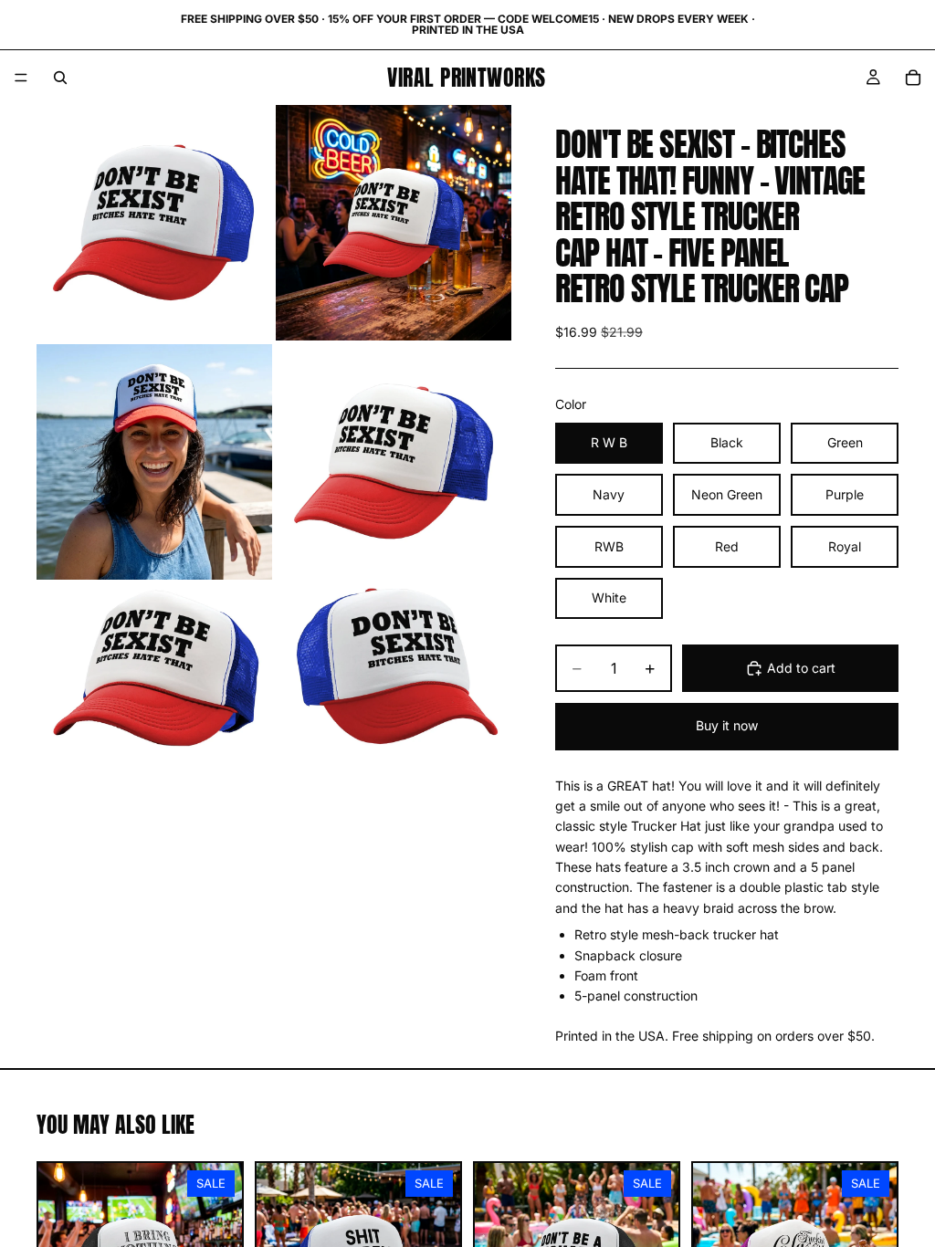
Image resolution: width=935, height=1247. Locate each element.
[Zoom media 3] (154, 462)
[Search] (60, 78)
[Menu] (21, 78)
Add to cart (801, 668)
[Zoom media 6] (393, 666)
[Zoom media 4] (393, 462)
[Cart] (913, 78)
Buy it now (727, 725)
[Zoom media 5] (154, 666)
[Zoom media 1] (154, 223)
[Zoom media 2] (393, 223)
